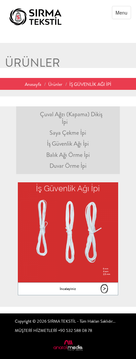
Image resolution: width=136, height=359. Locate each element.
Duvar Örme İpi (68, 166)
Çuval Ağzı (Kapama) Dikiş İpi (71, 118)
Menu (123, 14)
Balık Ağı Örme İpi (68, 155)
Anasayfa (33, 84)
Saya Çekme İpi (68, 132)
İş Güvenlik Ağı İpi (68, 143)
